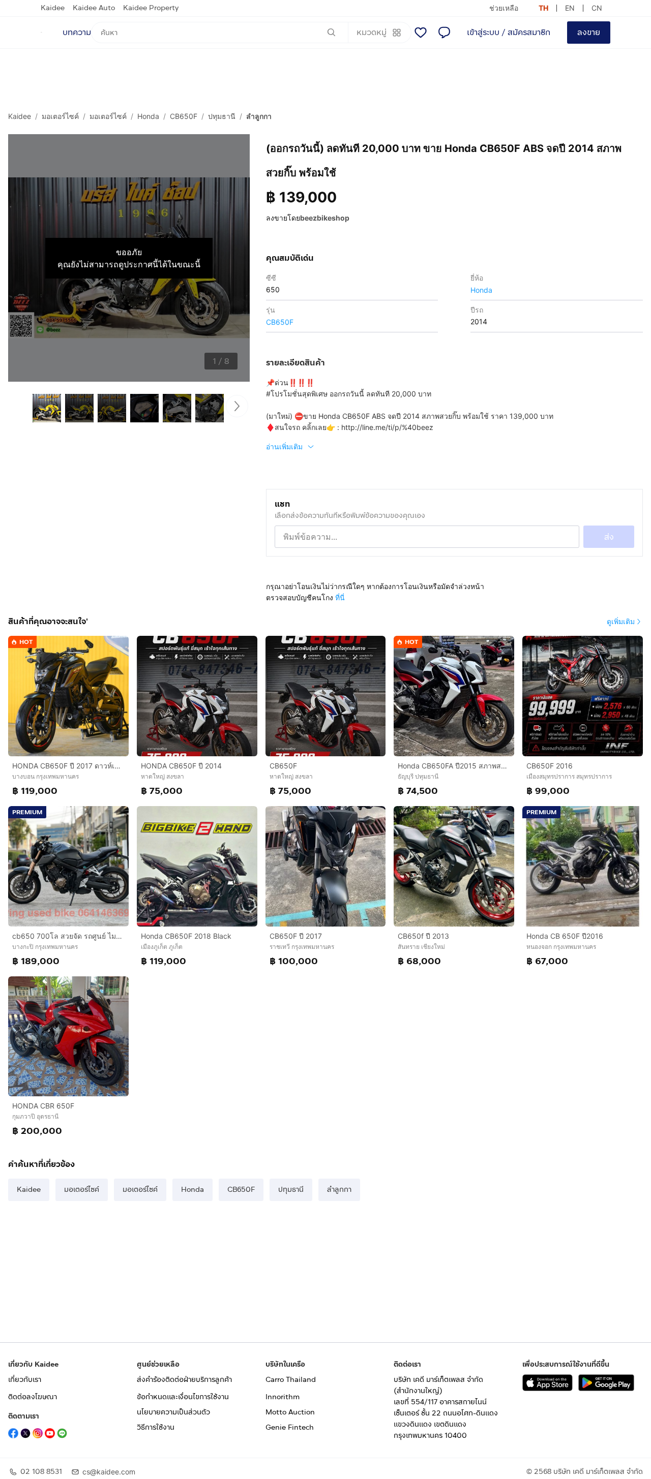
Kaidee (53, 8)
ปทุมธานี (221, 116)
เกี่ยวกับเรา (24, 1379)
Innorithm (282, 1397)
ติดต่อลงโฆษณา (32, 1397)
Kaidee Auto (94, 8)
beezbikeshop (324, 217)
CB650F (183, 116)
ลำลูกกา (259, 116)
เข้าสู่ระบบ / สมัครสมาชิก (508, 32)
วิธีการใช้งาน (155, 1427)
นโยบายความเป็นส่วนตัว (173, 1412)
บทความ (77, 32)
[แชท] (444, 32)
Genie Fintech (289, 1427)
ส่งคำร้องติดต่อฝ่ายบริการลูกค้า (184, 1379)
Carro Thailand (290, 1379)
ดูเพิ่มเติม (621, 621)
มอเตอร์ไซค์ (60, 116)
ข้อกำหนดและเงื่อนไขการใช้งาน (183, 1397)
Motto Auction (290, 1412)
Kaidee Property (151, 8)
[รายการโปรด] (420, 32)
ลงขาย (588, 32)
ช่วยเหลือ (503, 8)
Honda (148, 116)
